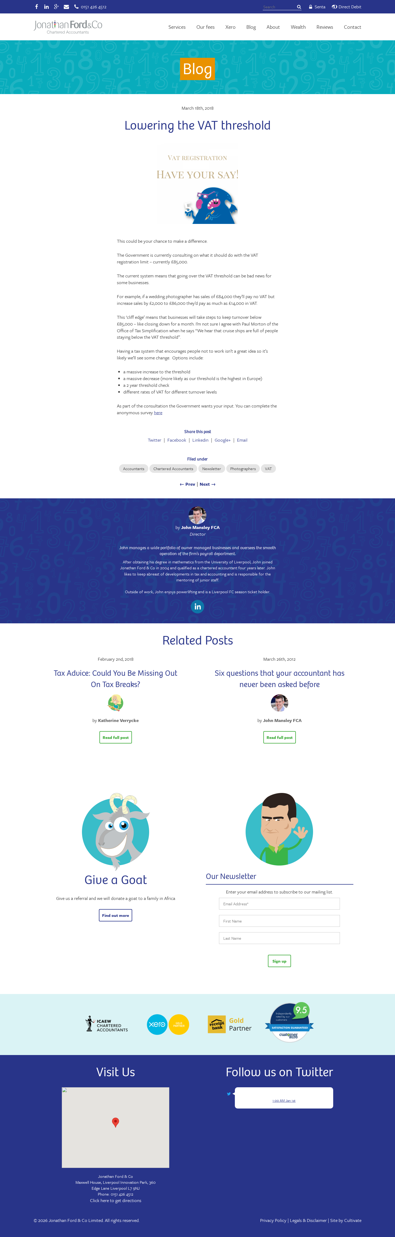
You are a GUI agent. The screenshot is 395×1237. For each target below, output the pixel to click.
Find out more (115, 915)
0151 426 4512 (122, 1194)
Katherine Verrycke (118, 720)
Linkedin (200, 440)
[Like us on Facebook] (37, 6)
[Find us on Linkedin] (46, 6)
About (273, 26)
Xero (230, 26)
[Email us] (66, 6)
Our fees (205, 26)
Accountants (133, 468)
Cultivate (352, 1220)
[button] (115, 1123)
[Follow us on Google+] (56, 6)
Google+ (223, 440)
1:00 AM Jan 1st (284, 1100)
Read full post (116, 737)
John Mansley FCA (200, 527)
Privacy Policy (273, 1220)
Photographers (243, 468)
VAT (268, 468)
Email (242, 440)
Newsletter (211, 468)
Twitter (154, 440)
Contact (352, 26)
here (158, 412)
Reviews (325, 26)
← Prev (187, 484)
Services (177, 26)
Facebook (176, 440)
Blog (251, 26)
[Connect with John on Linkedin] (197, 607)
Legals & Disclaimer (308, 1220)
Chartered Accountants (173, 468)
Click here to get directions (115, 1200)
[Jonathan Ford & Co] (68, 27)
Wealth (298, 26)
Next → (208, 484)
